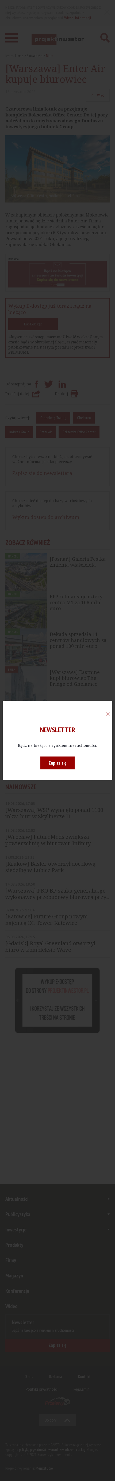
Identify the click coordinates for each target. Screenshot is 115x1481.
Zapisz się (57, 763)
